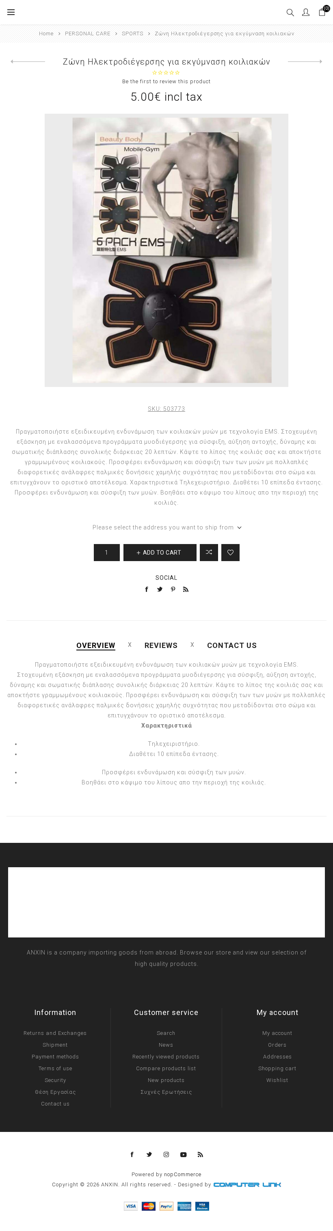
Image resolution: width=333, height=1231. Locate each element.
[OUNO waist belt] (305, 62)
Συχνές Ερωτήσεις (166, 1092)
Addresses (277, 1057)
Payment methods (55, 1057)
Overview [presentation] (95, 645)
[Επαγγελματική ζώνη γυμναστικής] (28, 62)
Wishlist (277, 1080)
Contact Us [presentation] (232, 645)
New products (166, 1080)
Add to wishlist (230, 552)
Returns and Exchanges (55, 1033)
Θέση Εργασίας (55, 1092)
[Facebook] (132, 1154)
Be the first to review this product (166, 81)
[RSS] (200, 1154)
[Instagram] (166, 1154)
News (166, 1045)
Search (166, 1033)
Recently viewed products (166, 1057)
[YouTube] (183, 1154)
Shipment (55, 1045)
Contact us (55, 1104)
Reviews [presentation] (161, 645)
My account (277, 1033)
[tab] (96, 645)
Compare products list (166, 1068)
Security (55, 1080)
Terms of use (55, 1068)
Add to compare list (209, 552)
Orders (277, 1045)
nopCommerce (182, 1174)
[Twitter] (149, 1154)
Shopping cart (277, 1068)
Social (166, 577)
